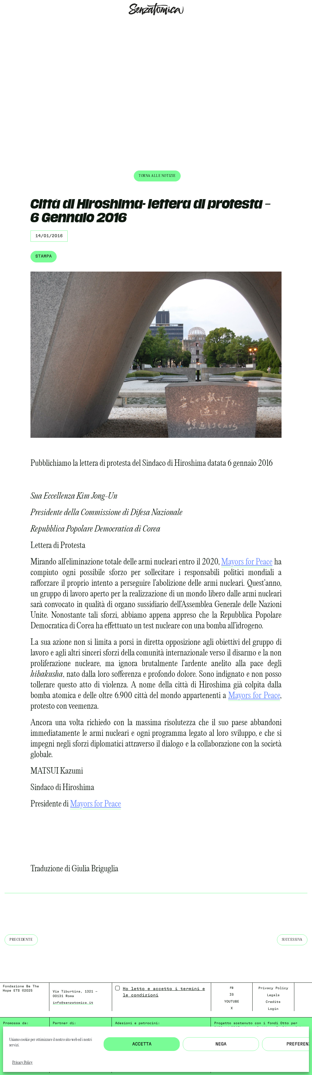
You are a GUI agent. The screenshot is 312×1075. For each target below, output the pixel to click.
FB (231, 987)
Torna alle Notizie (157, 176)
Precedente (21, 940)
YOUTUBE (231, 1001)
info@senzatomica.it (73, 1002)
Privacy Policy (22, 1062)
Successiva (292, 940)
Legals (273, 995)
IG (231, 994)
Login (273, 1008)
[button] (4, 23)
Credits (273, 1001)
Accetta (141, 1044)
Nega (220, 1044)
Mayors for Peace (246, 562)
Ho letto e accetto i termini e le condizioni (164, 992)
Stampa (43, 256)
